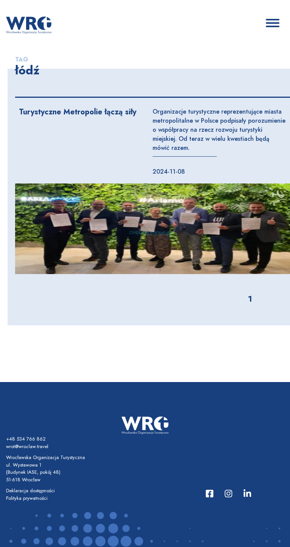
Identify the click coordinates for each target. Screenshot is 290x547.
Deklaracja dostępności (30, 490)
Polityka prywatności (27, 498)
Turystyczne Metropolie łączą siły (77, 111)
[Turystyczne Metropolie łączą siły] (152, 228)
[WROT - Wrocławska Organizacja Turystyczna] (28, 24)
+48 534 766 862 (26, 438)
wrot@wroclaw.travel (27, 446)
